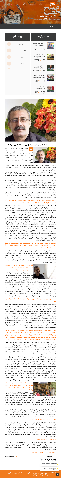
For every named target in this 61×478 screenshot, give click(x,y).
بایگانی (41, 4)
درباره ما (32, 4)
